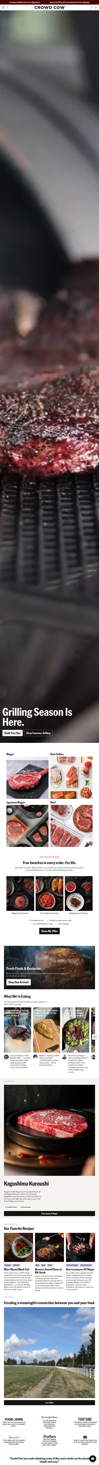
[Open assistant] (92, 1458)
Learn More (49, 1402)
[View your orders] (95, 7)
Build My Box (49, 1460)
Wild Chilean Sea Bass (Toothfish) (49, 1057)
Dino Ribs (17, 1058)
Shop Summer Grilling (38, 733)
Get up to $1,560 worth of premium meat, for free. (70, 2)
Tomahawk (58, 1276)
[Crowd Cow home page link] (49, 7)
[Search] (7, 7)
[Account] (91, 7)
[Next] (94, 1037)
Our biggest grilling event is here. (21, 2)
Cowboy (40, 1278)
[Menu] (3, 7)
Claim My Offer (49, 931)
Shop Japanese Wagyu (49, 1213)
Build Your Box (12, 733)
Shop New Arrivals (18, 982)
